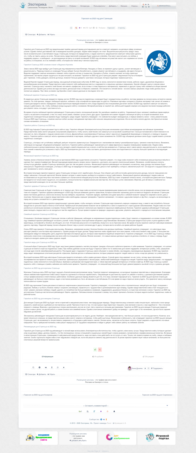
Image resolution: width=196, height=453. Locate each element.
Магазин (124, 6)
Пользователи (99, 6)
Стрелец (121, 28)
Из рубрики (98, 356)
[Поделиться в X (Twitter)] (63, 367)
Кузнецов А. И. (120, 423)
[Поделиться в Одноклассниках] (52, 367)
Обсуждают (149, 356)
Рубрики (73, 6)
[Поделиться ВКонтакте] (46, 367)
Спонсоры (31, 34)
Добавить (112, 6)
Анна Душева (137, 368)
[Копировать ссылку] (33, 367)
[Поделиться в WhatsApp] (58, 367)
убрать (84, 440)
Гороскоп (111, 28)
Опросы (134, 6)
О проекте (61, 6)
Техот (109, 423)
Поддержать (157, 368)
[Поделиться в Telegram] (39, 367)
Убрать (52, 34)
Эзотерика (37, 4)
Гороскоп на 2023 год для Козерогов (36, 395)
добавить (75, 440)
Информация (48, 356)
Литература (84, 6)
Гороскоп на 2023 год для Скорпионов (158, 395)
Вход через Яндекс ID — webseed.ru (98, 451)
